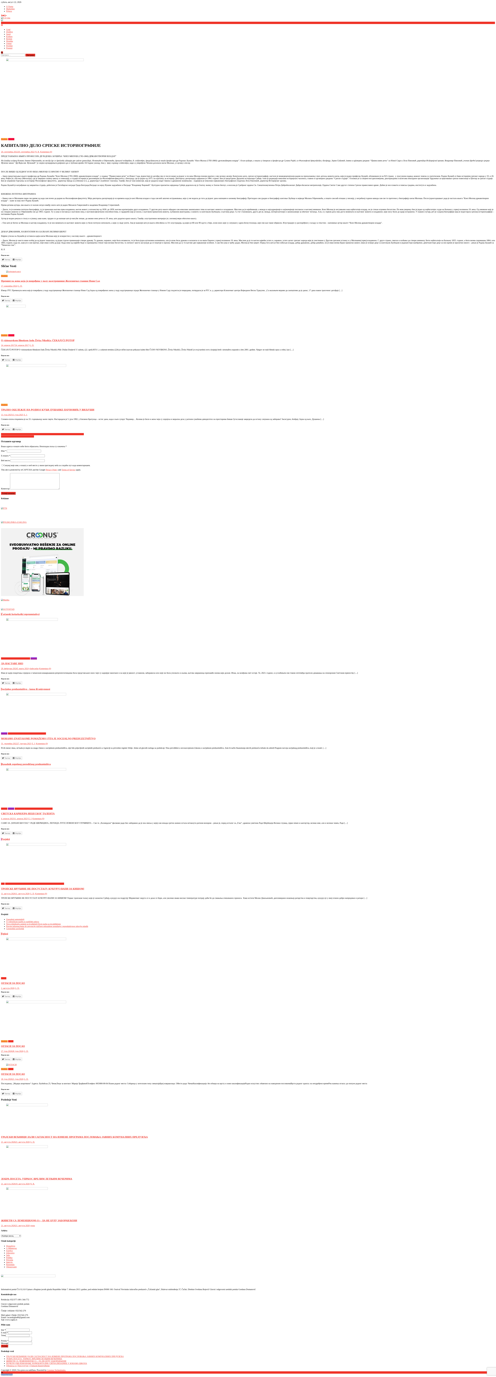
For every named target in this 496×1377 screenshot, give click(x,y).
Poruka (4, 1341)
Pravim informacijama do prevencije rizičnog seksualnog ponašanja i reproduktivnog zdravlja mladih (47, 926)
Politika (9, 1258)
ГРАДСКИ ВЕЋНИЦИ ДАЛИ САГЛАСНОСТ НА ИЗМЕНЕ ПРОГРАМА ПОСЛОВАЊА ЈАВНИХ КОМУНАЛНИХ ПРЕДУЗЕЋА (74, 1137)
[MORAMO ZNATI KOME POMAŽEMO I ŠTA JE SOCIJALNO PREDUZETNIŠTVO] (248, 711)
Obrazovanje (11, 1267)
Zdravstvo (10, 1253)
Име (3, 451)
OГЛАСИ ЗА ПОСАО (13, 1046)
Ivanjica (9, 1251)
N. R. (37, 152)
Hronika (9, 41)
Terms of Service (68, 470)
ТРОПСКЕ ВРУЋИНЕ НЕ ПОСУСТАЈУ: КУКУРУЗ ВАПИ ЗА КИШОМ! (42, 888)
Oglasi (8, 43)
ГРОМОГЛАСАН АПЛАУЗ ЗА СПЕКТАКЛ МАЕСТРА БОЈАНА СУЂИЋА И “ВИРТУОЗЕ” (42, 434)
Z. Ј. (25, 415)
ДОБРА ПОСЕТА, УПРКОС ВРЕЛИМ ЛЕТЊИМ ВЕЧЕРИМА (36, 1178)
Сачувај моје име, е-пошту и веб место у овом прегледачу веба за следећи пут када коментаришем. (47, 465)
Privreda (9, 1260)
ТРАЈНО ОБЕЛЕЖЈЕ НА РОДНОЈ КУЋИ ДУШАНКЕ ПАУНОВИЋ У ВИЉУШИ (47, 409)
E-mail (4, 1333)
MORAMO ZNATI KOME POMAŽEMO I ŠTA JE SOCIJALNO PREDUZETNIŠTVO (48, 738)
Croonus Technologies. (56, 1370)
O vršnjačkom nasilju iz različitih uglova (22, 922)
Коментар (5, 489)
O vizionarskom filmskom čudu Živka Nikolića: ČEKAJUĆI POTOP (38, 340)
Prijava (9, 11)
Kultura (9, 36)
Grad (8, 29)
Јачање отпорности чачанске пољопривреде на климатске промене (34, 884)
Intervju (4, 809)
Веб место (5, 460)
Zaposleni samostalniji (15, 919)
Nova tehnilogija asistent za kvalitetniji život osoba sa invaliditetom (33, 924)
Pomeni (9, 48)
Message (4, 1343)
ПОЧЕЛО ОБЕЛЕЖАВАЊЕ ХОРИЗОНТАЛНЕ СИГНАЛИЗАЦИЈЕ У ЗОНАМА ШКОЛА (46, 1363)
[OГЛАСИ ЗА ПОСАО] (248, 1019)
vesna (32, 1225)
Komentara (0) (46, 152)
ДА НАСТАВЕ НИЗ (12, 663)
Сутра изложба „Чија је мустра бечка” (17, 436)
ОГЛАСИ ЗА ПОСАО (13, 983)
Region (9, 39)
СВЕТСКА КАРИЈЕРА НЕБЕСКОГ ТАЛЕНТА (28, 813)
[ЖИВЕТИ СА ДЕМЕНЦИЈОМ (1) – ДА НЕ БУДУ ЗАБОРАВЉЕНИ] (248, 1202)
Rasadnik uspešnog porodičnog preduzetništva (26, 764)
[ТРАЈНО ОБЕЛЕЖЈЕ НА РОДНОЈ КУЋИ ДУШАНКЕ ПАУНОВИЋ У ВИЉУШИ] (248, 383)
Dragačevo (10, 1246)
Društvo (9, 32)
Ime (3, 1330)
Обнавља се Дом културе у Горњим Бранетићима (28, 1366)
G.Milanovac (11, 1248)
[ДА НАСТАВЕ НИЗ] (248, 636)
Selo (3, 884)
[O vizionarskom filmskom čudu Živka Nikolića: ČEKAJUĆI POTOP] (248, 318)
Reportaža (10, 1264)
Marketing (10, 9)
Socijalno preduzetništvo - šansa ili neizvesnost (25, 689)
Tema (3, 1335)
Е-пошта (5, 456)
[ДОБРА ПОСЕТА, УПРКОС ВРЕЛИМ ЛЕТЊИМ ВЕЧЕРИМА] (248, 1160)
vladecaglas (34, 668)
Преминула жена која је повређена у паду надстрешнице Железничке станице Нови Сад (50, 281)
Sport (8, 34)
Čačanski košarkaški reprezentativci (20, 614)
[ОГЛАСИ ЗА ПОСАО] (248, 956)
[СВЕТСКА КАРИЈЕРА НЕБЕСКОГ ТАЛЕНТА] (248, 787)
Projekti (9, 46)
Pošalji (4, 1346)
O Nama (9, 6)
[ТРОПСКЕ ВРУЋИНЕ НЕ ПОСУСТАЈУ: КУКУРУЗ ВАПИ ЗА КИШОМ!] (248, 862)
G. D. (20, 286)
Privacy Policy (52, 470)
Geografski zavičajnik (15, 929)
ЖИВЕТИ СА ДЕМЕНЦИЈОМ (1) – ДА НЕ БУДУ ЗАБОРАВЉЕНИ (39, 1220)
